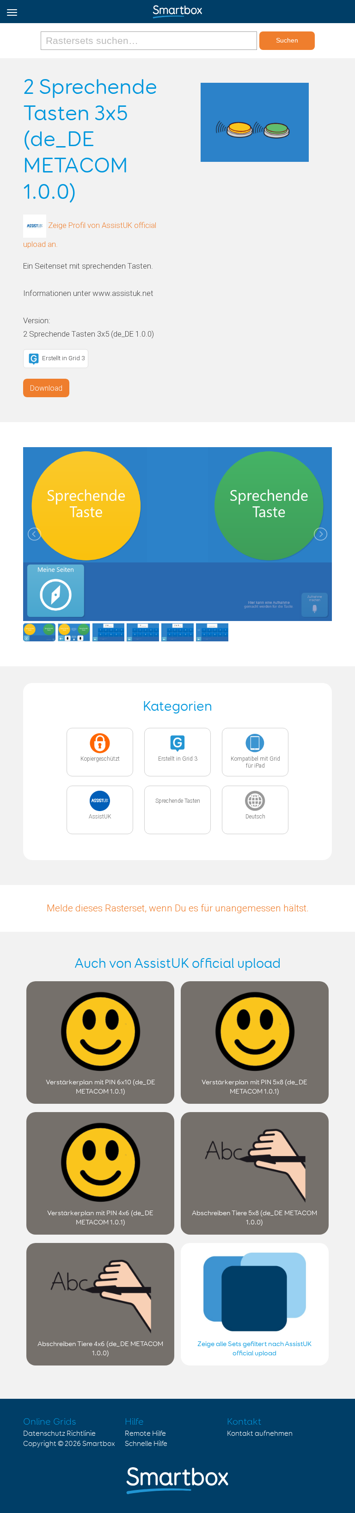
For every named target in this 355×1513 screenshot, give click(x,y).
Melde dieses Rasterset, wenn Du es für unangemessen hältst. (178, 908)
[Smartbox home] (177, 9)
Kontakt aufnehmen (260, 1433)
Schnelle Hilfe (146, 1443)
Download (46, 388)
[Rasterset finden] (150, 40)
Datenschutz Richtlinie (59, 1433)
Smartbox (98, 1443)
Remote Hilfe (145, 1433)
